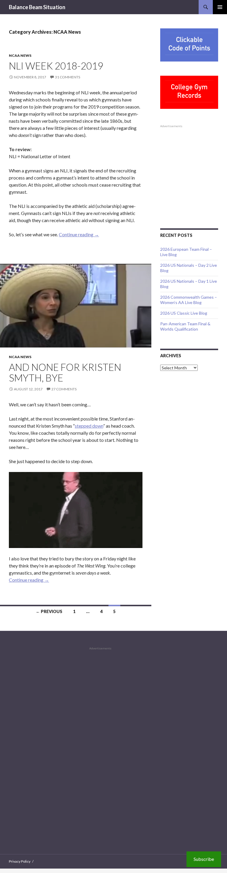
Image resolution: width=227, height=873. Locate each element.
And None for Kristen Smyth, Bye (65, 372)
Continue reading (79, 234)
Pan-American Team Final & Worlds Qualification (185, 326)
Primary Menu (220, 7)
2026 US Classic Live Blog (183, 313)
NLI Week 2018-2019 (56, 66)
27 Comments (64, 389)
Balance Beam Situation (37, 7)
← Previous (49, 611)
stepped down (89, 426)
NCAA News (20, 55)
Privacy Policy (19, 861)
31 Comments (67, 77)
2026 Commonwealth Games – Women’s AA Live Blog (188, 300)
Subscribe (204, 859)
